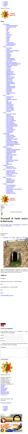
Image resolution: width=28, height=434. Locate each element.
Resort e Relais (9, 161)
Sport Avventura (10, 108)
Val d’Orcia (9, 91)
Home (6, 224)
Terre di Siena (9, 80)
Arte (4, 169)
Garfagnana (9, 66)
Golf (7, 100)
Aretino (8, 53)
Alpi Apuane (9, 48)
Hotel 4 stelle (9, 157)
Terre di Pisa (9, 79)
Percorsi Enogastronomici (12, 141)
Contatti (2, 386)
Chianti (8, 57)
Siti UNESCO (9, 106)
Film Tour (8, 115)
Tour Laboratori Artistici (11, 124)
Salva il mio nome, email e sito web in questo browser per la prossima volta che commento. (14, 344)
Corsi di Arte (9, 174)
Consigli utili (3, 389)
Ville (7, 162)
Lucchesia (8, 69)
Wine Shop (8, 178)
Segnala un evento (5, 392)
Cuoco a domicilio (10, 186)
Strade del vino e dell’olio (12, 142)
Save (3, 325)
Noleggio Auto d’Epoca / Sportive (14, 189)
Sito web (3, 340)
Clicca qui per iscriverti (6, 402)
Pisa (7, 30)
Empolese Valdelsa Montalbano (13, 63)
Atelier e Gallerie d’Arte (11, 173)
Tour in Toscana (10, 117)
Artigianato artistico (10, 170)
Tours (4, 112)
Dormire (5, 146)
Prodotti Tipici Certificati (12, 139)
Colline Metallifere (10, 58)
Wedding (5, 165)
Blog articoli (3, 390)
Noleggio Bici (9, 190)
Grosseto (8, 37)
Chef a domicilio (10, 145)
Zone (4, 46)
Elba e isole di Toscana (11, 62)
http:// (2, 293)
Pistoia (7, 38)
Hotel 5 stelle (9, 156)
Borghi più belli (9, 96)
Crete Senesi (9, 61)
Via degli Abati (9, 131)
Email (2, 338)
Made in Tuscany (10, 181)
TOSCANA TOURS (11, 113)
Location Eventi (10, 166)
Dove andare (6, 24)
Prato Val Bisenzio (10, 77)
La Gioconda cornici (11, 175)
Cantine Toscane (10, 135)
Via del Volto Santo (10, 129)
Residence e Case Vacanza (12, 160)
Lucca (7, 33)
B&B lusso (8, 153)
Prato (7, 41)
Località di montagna (11, 44)
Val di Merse (9, 88)
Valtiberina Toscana (10, 92)
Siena (7, 29)
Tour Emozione (9, 121)
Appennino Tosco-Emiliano (12, 50)
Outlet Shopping (10, 182)
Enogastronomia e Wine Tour (13, 144)
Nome (2, 335)
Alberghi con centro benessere (13, 149)
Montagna (8, 103)
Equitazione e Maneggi (11, 99)
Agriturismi (8, 148)
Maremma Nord (10, 71)
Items (10, 224)
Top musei (8, 111)
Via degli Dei (9, 132)
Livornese (8, 67)
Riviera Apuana (9, 78)
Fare (4, 95)
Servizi (5, 183)
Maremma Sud (9, 73)
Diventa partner (4, 388)
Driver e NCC (9, 187)
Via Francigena (9, 128)
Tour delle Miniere (10, 123)
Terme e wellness (10, 110)
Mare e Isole (9, 102)
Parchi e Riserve (10, 104)
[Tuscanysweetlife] (8, 18)
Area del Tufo (9, 51)
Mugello (8, 75)
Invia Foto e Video (5, 393)
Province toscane (10, 45)
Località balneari (10, 42)
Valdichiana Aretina (10, 86)
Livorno (8, 36)
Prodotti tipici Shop (10, 179)
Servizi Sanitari (9, 191)
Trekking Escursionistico (12, 125)
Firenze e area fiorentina (11, 65)
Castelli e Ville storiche (11, 154)
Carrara (8, 40)
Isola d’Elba (9, 34)
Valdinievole (9, 90)
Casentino (8, 55)
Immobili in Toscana (11, 193)
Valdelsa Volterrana (10, 83)
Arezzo (8, 32)
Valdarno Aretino (10, 82)
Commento (14, 347)
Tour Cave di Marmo (11, 120)
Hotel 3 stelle (9, 158)
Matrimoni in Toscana (11, 168)
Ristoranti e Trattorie (11, 136)
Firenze (8, 28)
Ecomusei (8, 98)
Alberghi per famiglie (11, 150)
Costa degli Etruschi (10, 59)
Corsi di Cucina (9, 137)
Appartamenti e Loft (11, 152)
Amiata (8, 49)
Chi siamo (3, 385)
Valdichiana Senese (10, 87)
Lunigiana (8, 70)
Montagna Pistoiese (10, 74)
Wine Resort (9, 164)
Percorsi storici (9, 127)
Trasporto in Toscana (11, 185)
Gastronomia (6, 133)
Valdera (8, 84)
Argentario (8, 54)
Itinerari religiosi (10, 116)
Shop (4, 177)
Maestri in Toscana (10, 172)
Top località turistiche (11, 26)
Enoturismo (9, 140)
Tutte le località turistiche (12, 25)
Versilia (8, 94)
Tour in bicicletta (10, 119)
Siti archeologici (10, 107)
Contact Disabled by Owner (7, 295)
